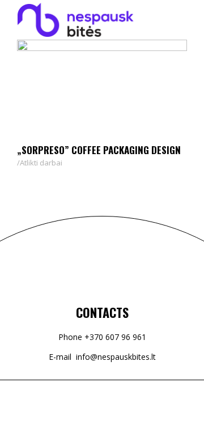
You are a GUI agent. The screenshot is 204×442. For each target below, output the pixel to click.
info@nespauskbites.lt (116, 356)
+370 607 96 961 (115, 337)
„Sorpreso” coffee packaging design (99, 150)
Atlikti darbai (41, 163)
